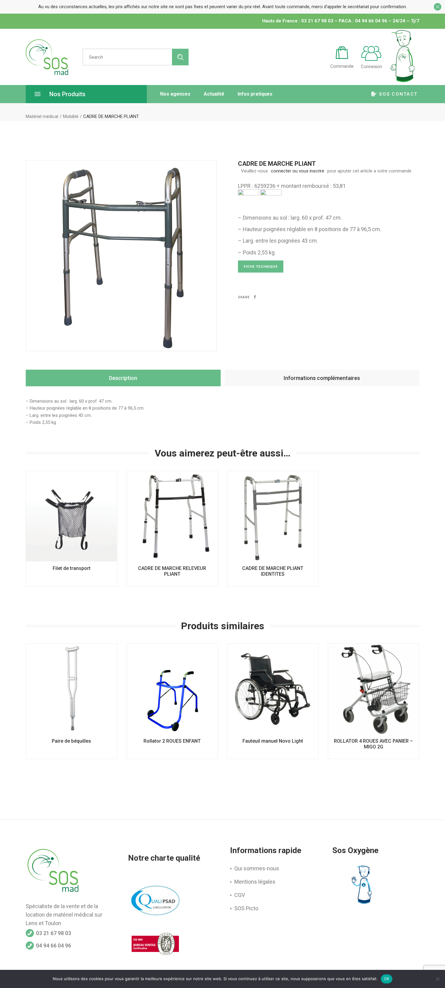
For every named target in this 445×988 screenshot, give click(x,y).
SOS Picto (246, 908)
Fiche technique (261, 267)
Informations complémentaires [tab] (322, 378)
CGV (239, 895)
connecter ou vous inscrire (297, 171)
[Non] (437, 979)
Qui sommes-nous (256, 868)
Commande (342, 66)
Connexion (371, 66)
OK (387, 978)
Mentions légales (254, 881)
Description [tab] (123, 378)
